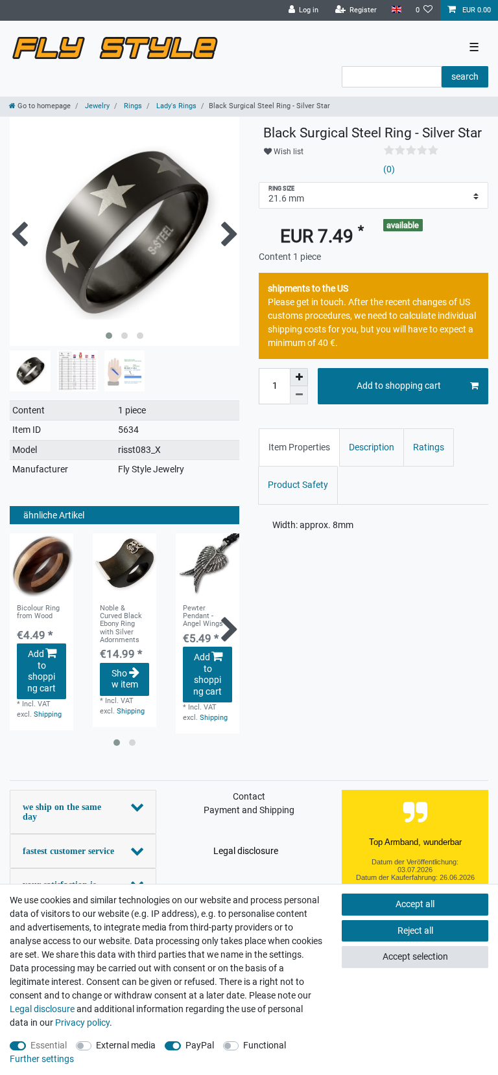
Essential (48, 1045)
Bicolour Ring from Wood (38, 612)
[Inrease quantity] (299, 377)
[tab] (299, 447)
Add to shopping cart (41, 671)
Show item (125, 679)
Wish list (287, 151)
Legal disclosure (245, 851)
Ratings (428, 447)
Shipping (48, 714)
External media (126, 1045)
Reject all (415, 930)
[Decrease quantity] (299, 395)
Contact (249, 796)
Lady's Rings (175, 106)
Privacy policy (82, 1022)
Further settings (42, 1059)
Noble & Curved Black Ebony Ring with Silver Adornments (121, 624)
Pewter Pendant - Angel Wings (203, 617)
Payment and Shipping (249, 810)
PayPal (199, 1045)
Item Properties (299, 447)
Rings (132, 106)
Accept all (415, 904)
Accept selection (415, 956)
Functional (264, 1045)
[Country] (396, 10)
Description (371, 447)
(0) (389, 169)
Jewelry (96, 106)
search (465, 76)
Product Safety (298, 485)
